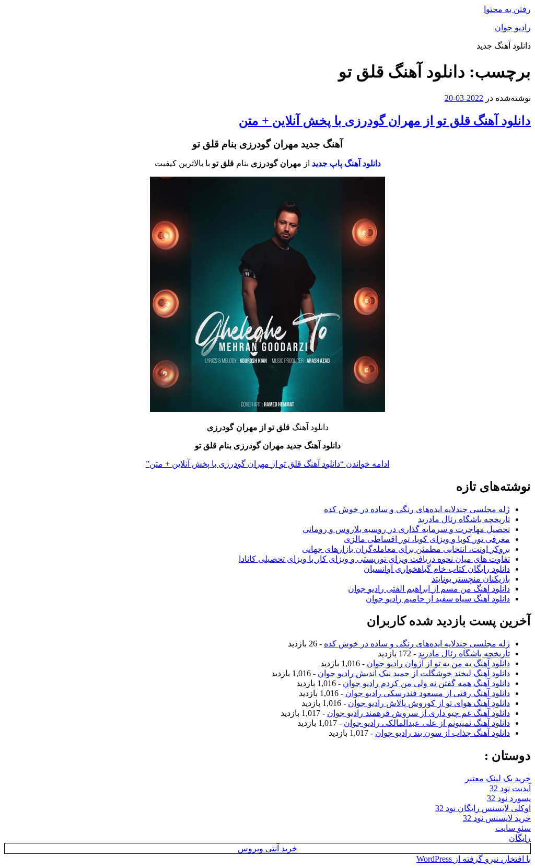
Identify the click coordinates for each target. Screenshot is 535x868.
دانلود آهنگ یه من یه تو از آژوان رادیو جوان (438, 663)
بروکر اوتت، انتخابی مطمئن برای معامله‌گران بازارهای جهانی (406, 549)
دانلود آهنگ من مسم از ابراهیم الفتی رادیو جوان (429, 588)
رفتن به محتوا (507, 9)
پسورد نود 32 (509, 798)
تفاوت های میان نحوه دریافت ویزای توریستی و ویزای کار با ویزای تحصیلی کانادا (374, 558)
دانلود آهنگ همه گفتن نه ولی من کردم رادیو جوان (426, 683)
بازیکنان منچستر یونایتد (471, 578)
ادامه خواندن (267, 463)
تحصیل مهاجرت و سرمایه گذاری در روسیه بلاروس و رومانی (406, 529)
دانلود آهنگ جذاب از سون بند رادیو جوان (442, 732)
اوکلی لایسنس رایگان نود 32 (483, 808)
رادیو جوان (513, 27)
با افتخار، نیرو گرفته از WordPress (473, 858)
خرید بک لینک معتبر (498, 778)
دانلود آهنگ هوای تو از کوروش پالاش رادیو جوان (429, 703)
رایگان (520, 838)
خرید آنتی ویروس (267, 848)
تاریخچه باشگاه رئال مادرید (464, 519)
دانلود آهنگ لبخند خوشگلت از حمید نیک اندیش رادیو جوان (414, 673)
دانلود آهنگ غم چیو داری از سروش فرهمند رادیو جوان (418, 713)
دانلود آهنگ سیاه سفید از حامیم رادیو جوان (438, 598)
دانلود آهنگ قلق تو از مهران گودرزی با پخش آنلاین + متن (385, 121)
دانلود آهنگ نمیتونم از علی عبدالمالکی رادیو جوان (427, 723)
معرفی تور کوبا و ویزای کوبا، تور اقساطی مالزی (427, 539)
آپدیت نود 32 (510, 788)
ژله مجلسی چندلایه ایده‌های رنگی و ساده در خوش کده (417, 509)
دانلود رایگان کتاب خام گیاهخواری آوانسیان (437, 568)
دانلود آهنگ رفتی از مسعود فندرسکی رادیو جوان (427, 693)
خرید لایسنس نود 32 (497, 818)
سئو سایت (513, 828)
